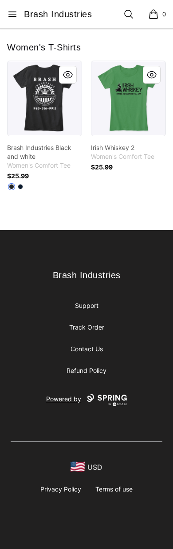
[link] (45, 98)
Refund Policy (86, 370)
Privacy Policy (60, 489)
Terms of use (114, 489)
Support (86, 305)
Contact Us (87, 349)
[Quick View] (68, 75)
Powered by (63, 399)
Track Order (86, 327)
